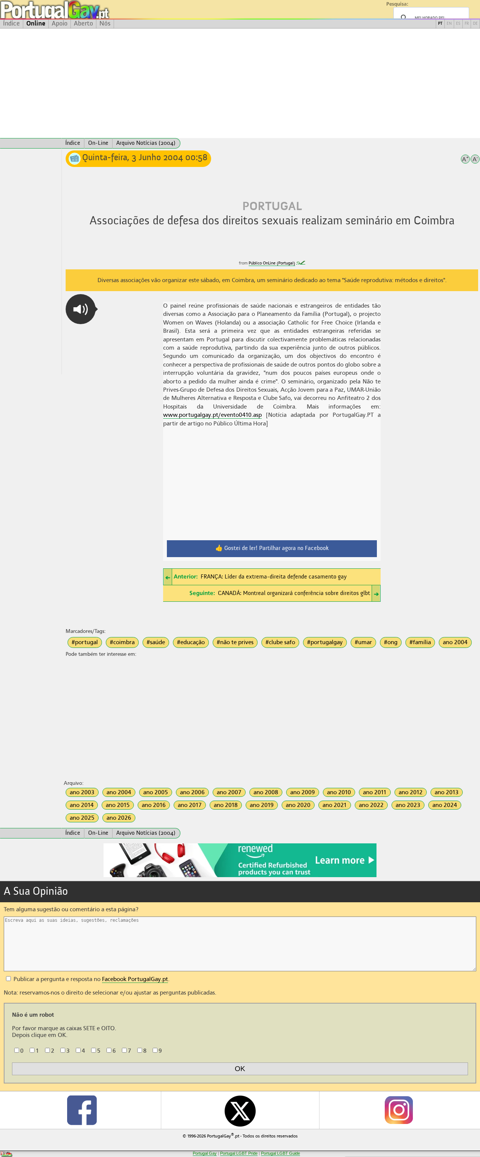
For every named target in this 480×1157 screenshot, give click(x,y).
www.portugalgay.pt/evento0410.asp (212, 415)
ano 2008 (266, 792)
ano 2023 (408, 805)
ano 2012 (411, 792)
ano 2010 (339, 792)
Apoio (60, 23)
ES (458, 24)
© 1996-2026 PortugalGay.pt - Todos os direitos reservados (240, 1135)
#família (420, 642)
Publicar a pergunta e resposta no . (91, 979)
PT (440, 24)
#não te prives (235, 642)
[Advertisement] (240, 83)
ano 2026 (118, 817)
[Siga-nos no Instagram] (398, 1110)
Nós (105, 23)
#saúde (156, 642)
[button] (81, 309)
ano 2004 (455, 642)
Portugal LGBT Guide (280, 1153)
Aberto (83, 23)
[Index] (31, 143)
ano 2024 (444, 805)
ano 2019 (262, 805)
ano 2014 (82, 805)
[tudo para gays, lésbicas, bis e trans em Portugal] (75, 9)
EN (449, 24)
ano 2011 (375, 792)
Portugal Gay (205, 1153)
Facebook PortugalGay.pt (135, 979)
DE (475, 24)
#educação (191, 642)
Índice (11, 23)
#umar (363, 642)
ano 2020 (298, 805)
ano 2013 (447, 792)
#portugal (85, 642)
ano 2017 (190, 805)
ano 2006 (192, 792)
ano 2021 (334, 805)
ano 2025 (82, 817)
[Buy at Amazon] (240, 876)
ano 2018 (226, 805)
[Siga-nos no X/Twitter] (240, 1110)
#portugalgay (325, 642)
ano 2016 (154, 805)
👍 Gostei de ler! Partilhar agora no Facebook (272, 548)
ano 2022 (371, 805)
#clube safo (280, 642)
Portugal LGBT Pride (239, 1153)
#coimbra (122, 642)
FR (467, 24)
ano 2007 (229, 792)
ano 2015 (118, 805)
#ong (391, 642)
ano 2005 (155, 792)
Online (35, 23)
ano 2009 (302, 792)
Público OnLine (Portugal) (272, 263)
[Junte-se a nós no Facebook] (81, 1110)
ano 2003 (82, 792)
